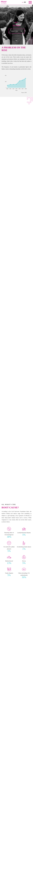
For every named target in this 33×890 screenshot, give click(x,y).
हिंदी (25, 2)
